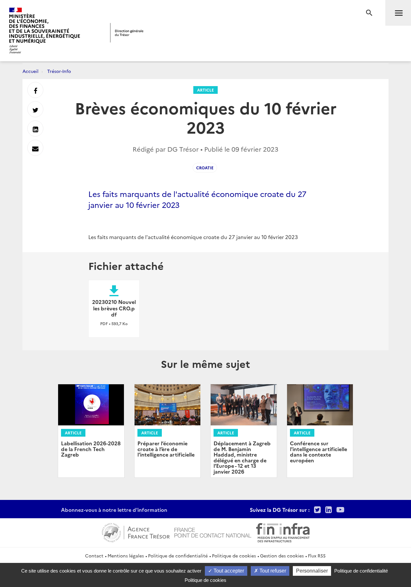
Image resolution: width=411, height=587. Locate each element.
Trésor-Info (59, 71)
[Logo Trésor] (127, 32)
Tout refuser (272, 571)
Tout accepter (228, 571)
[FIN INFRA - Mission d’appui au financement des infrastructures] (283, 531)
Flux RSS (317, 555)
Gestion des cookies (282, 555)
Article (205, 90)
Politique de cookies (234, 555)
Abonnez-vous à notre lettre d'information (114, 509)
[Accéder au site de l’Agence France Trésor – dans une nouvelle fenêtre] (136, 531)
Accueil (30, 71)
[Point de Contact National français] (213, 531)
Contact (94, 555)
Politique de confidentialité (178, 555)
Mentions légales (126, 555)
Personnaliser (312, 571)
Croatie (205, 167)
